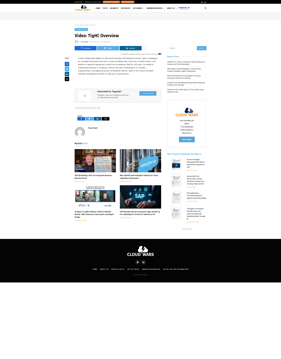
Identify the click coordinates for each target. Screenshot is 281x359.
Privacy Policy (118, 269)
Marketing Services (151, 269)
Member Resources (154, 8)
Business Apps (81, 29)
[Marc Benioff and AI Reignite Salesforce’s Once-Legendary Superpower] (140, 160)
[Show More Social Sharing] (144, 48)
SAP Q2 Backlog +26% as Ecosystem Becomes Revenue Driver (93, 176)
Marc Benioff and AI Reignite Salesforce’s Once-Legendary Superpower (139, 176)
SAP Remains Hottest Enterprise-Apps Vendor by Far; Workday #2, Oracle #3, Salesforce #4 (140, 213)
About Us (171, 8)
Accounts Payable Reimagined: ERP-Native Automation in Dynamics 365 (196, 163)
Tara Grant (84, 42)
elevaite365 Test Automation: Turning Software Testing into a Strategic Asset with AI (195, 180)
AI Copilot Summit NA (111, 2)
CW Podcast (126, 8)
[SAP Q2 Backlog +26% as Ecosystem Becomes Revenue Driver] (95, 160)
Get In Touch (133, 269)
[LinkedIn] (67, 74)
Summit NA (78, 2)
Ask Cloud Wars (127, 2)
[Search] (205, 7)
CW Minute (114, 8)
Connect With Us (148, 93)
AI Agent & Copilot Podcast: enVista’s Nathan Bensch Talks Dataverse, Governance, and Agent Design (94, 214)
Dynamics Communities (93, 2)
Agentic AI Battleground (184, 7)
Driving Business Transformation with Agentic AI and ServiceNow (196, 195)
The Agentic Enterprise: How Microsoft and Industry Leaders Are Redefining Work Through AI (196, 213)
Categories (137, 8)
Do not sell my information (176, 269)
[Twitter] (67, 69)
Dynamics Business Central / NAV (88, 108)
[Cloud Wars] (83, 8)
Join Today (186, 139)
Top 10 (105, 8)
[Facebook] (67, 64)
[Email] (67, 79)
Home (98, 8)
